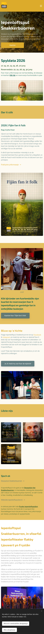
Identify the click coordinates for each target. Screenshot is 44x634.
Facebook (37, 335)
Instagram (7, 337)
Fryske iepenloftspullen (28, 507)
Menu (41, 6)
